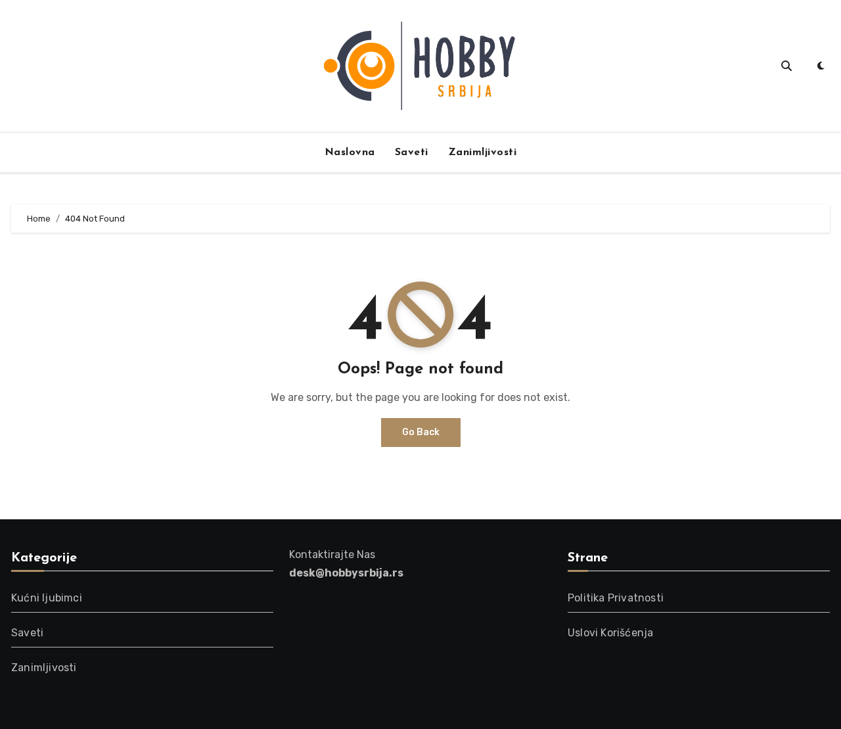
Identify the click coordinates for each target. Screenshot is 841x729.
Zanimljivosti (482, 152)
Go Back (421, 432)
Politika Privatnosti (616, 598)
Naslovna (350, 152)
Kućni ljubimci (46, 598)
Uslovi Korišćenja (610, 632)
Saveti (411, 152)
